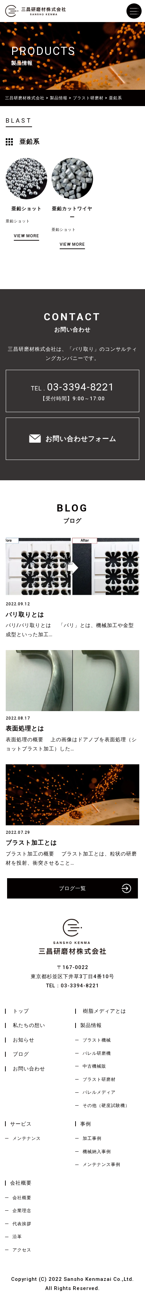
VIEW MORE (26, 236)
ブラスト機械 (97, 1040)
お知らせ (23, 1040)
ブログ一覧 (72, 888)
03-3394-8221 (80, 387)
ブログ (21, 1054)
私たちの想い (29, 1025)
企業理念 (21, 1210)
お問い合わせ (29, 1069)
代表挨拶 (21, 1223)
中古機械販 (94, 1066)
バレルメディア (99, 1092)
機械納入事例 (97, 1151)
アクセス (21, 1249)
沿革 (17, 1236)
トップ (21, 1011)
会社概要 (21, 1197)
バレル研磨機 (97, 1053)
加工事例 (92, 1138)
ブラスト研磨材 (99, 1079)
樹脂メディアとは (104, 1011)
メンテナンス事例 (101, 1164)
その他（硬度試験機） (106, 1105)
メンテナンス (26, 1138)
